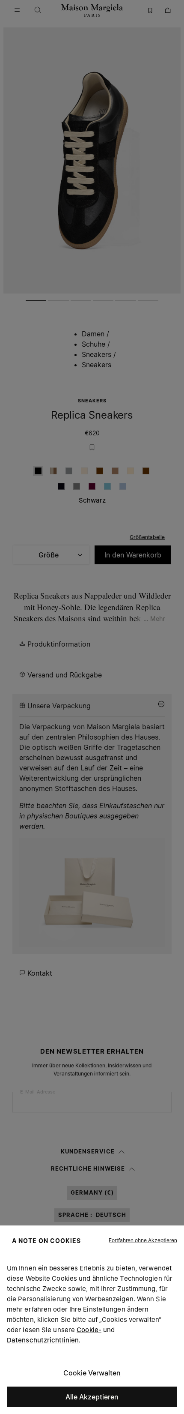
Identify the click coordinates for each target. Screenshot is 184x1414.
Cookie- (89, 1330)
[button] (143, 1240)
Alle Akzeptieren (92, 1397)
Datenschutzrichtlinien (43, 1340)
